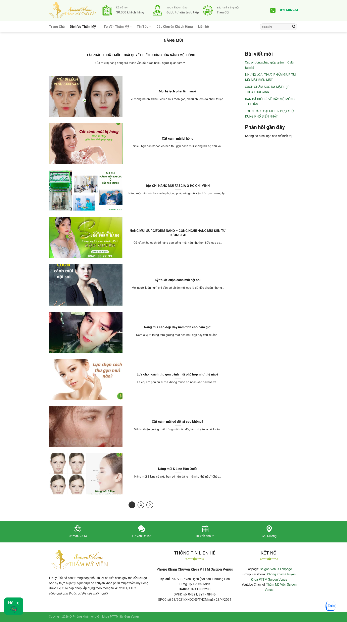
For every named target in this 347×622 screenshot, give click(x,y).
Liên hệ (203, 27)
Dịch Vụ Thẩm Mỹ (83, 27)
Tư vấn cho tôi (205, 536)
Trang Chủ (57, 27)
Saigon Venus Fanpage (276, 569)
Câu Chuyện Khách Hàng (174, 27)
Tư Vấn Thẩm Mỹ (116, 27)
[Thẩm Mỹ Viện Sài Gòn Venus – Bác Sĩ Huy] (72, 10)
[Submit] (293, 26)
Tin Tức (142, 27)
